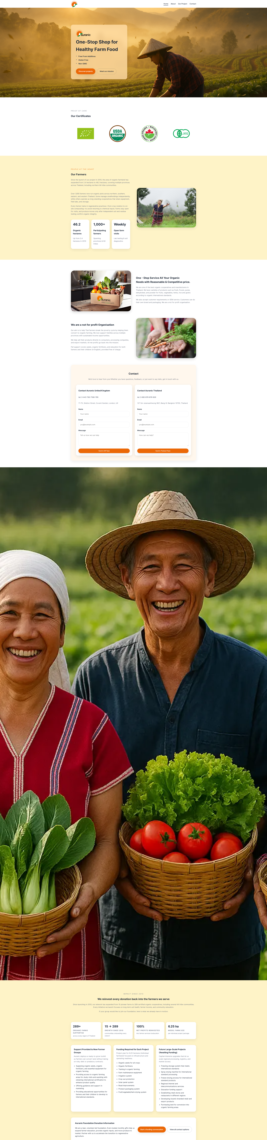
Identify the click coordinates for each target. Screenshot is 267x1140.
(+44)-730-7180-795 (89, 397)
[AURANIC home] (74, 4)
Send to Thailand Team (163, 451)
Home (166, 4)
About (173, 4)
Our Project (182, 4)
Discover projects (86, 71)
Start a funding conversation (151, 1129)
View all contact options (179, 1129)
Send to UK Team (104, 451)
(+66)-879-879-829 (148, 397)
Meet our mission (107, 71)
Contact (193, 4)
